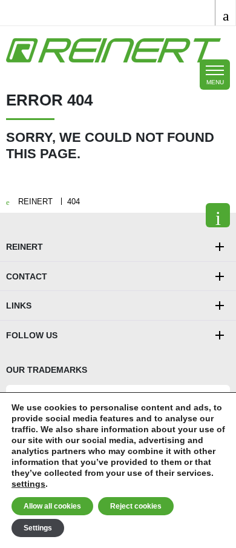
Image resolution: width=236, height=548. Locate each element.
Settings (38, 528)
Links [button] (18, 305)
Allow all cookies (52, 506)
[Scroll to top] (218, 215)
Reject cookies (136, 506)
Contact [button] (26, 276)
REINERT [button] (24, 247)
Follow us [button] (31, 335)
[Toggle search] (225, 12)
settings (28, 484)
